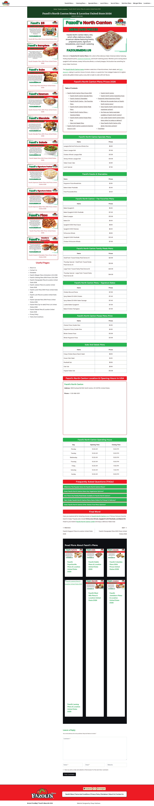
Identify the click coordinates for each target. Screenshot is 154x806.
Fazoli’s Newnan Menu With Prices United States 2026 (43, 111)
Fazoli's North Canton (107, 93)
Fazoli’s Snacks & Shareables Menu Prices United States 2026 (42, 256)
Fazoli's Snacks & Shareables (78, 98)
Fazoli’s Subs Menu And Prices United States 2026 (43, 86)
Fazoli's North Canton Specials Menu (81, 96)
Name (66, 765)
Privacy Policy (34, 314)
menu (100, 516)
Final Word (101, 128)
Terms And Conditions (36, 317)
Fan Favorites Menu (105, 199)
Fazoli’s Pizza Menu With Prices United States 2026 (43, 232)
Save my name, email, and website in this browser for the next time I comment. (86, 770)
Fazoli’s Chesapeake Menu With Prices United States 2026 (113, 531)
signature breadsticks (84, 58)
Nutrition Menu (126, 3)
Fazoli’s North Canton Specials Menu (95, 137)
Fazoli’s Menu (69, 794)
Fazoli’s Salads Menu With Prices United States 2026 (42, 159)
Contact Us (33, 270)
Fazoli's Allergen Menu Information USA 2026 (43, 275)
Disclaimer (33, 272)
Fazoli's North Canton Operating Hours (112, 96)
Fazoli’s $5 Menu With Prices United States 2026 (43, 39)
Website (110, 765)
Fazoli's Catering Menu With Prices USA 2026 (44, 277)
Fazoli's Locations (77, 16)
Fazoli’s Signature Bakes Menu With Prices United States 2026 (43, 207)
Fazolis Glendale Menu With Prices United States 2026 (43, 135)
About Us (33, 267)
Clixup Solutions (95, 803)
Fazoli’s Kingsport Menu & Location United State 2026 (78, 531)
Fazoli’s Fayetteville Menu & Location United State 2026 (73, 567)
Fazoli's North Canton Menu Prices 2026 (79, 93)
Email (88, 765)
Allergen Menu (137, 3)
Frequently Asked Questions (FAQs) (109, 98)
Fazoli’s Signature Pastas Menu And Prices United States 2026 (42, 183)
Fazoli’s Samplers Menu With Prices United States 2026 (42, 62)
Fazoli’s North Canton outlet (85, 521)
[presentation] (74, 553)
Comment (67, 738)
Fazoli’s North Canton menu (75, 69)
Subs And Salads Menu (77, 123)
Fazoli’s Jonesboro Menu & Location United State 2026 (116, 598)
